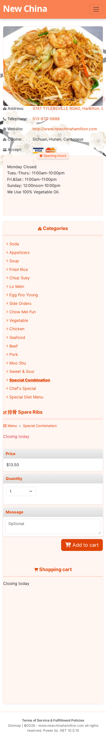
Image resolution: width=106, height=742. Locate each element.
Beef (13, 346)
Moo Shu (17, 363)
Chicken (16, 328)
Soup (14, 260)
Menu (12, 426)
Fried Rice (18, 269)
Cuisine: (14, 139)
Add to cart (85, 545)
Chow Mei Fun (22, 311)
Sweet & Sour (22, 371)
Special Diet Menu (26, 397)
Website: (14, 129)
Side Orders (20, 303)
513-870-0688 (46, 118)
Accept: (14, 149)
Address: (15, 108)
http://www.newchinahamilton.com (65, 128)
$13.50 (12, 464)
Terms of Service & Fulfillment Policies (53, 720)
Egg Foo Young (23, 294)
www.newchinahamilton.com (61, 725)
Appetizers (19, 252)
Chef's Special (22, 388)
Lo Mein (16, 286)
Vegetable (18, 320)
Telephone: (17, 118)
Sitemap (14, 725)
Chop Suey (19, 277)
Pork (13, 354)
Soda (14, 243)
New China (25, 8)
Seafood (17, 337)
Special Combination (29, 380)
